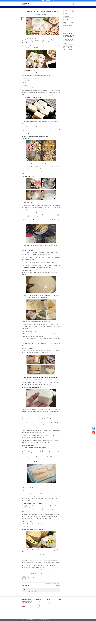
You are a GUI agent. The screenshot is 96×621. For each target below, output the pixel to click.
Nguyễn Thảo (45, 14)
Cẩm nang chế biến (40, 573)
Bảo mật (49, 605)
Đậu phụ (24, 39)
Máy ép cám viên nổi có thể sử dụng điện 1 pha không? (68, 33)
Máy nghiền (38, 605)
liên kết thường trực (49, 573)
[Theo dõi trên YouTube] (24, 606)
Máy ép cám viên (39, 601)
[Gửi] (73, 4)
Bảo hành (49, 603)
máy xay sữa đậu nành (33, 245)
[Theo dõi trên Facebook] (22, 606)
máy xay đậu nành (33, 219)
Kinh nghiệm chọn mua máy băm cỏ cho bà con (68, 26)
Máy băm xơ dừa (39, 607)
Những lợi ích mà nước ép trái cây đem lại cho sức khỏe (68, 36)
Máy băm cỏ (38, 603)
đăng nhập (28, 591)
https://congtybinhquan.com (38, 567)
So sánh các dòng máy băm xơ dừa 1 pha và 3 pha (68, 29)
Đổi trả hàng (49, 601)
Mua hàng (49, 607)
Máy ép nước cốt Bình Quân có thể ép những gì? (68, 23)
